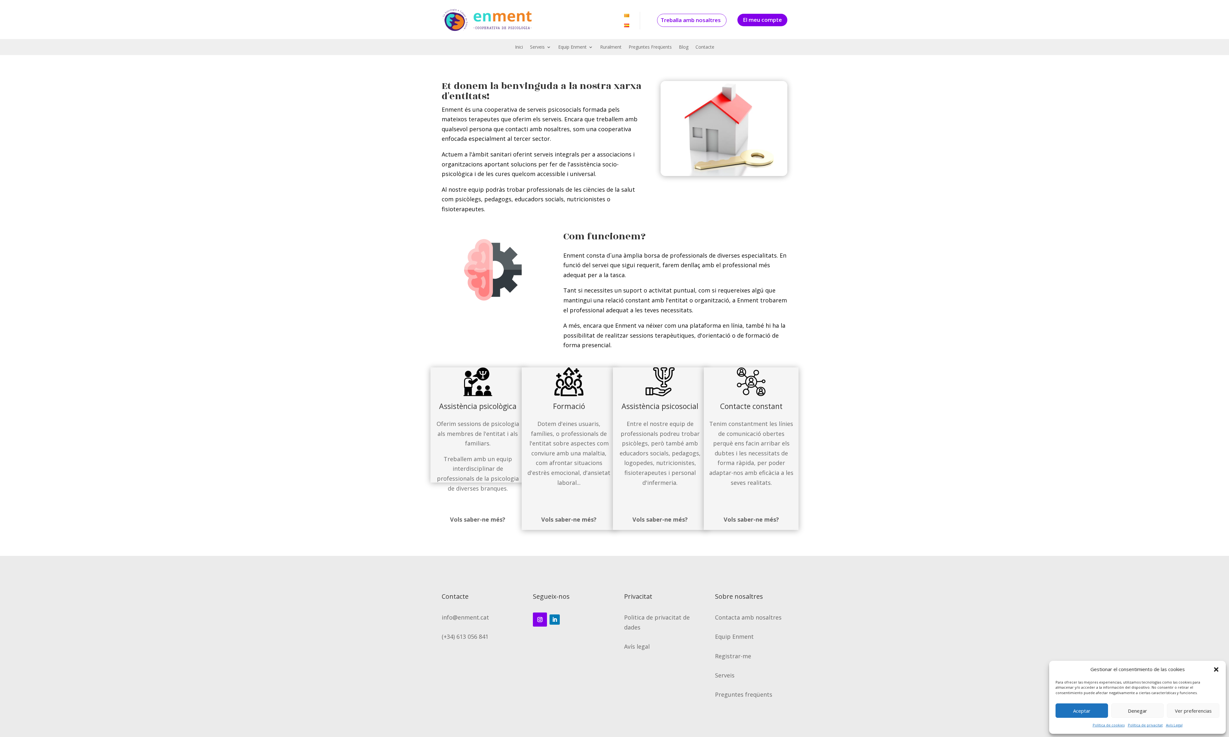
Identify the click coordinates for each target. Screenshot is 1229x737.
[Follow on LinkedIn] (555, 619)
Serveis (537, 47)
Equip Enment (572, 47)
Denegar (1137, 711)
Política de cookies (1109, 725)
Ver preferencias (1193, 711)
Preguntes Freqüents (650, 47)
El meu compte (762, 19)
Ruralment (611, 47)
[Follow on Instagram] (540, 620)
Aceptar (1081, 711)
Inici (519, 47)
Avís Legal (1174, 725)
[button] (1216, 669)
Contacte (704, 47)
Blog (683, 47)
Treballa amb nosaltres (691, 20)
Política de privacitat (1145, 725)
